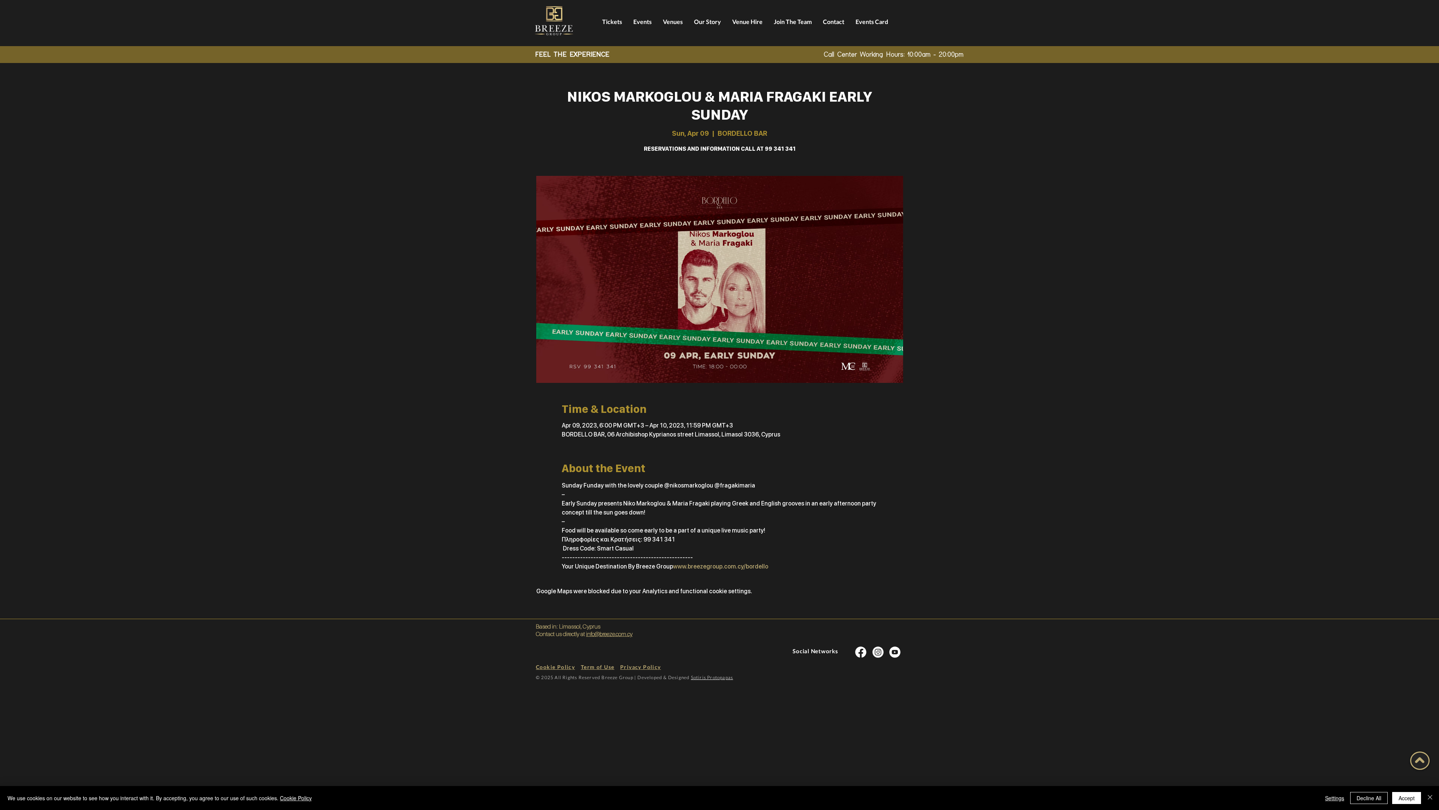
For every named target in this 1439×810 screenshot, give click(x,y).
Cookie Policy (296, 798)
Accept (1407, 798)
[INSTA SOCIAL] (861, 652)
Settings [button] (1334, 798)
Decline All (1369, 798)
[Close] (1430, 798)
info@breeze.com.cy (609, 634)
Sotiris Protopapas (712, 677)
